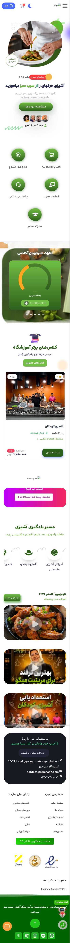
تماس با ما (58, 832)
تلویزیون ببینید (12, 597)
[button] (40, 77)
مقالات (59, 824)
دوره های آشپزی (55, 817)
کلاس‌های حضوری (21, 803)
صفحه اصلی (57, 803)
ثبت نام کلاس (52, 453)
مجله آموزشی (23, 832)
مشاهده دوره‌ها (36, 106)
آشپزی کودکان (54, 426)
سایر (27, 824)
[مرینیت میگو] (35, 684)
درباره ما (59, 810)
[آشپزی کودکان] (35, 399)
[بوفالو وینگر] (35, 640)
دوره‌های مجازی (22, 810)
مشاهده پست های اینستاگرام (35, 497)
